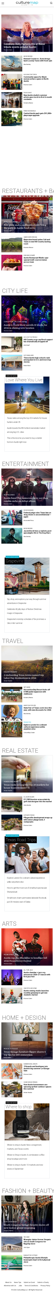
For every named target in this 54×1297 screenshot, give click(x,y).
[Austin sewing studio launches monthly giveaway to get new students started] (11, 996)
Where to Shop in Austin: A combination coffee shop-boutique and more (25, 1157)
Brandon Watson (28, 247)
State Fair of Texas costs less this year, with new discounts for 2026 (38, 709)
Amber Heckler (8, 681)
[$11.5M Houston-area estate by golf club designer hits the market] (11, 804)
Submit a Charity (43, 1282)
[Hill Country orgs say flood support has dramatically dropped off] (11, 344)
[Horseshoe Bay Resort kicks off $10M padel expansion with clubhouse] (11, 695)
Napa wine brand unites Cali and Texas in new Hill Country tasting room (37, 242)
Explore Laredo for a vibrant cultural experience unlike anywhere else (35, 727)
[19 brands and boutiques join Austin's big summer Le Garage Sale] (11, 1071)
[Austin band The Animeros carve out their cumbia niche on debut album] (27, 487)
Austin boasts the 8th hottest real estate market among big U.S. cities (26, 430)
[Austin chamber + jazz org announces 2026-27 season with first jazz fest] (11, 977)
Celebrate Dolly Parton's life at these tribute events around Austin (24, 46)
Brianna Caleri (8, 50)
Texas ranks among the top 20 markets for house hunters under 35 (27, 420)
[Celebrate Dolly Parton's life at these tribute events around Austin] (27, 33)
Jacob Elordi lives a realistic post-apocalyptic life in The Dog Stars (38, 532)
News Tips (17, 1282)
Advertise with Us (10, 1286)
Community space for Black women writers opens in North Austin (36, 79)
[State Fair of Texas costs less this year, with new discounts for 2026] (11, 713)
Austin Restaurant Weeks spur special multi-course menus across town (36, 260)
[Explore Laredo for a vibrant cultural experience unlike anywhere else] (11, 729)
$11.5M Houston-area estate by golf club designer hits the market (38, 800)
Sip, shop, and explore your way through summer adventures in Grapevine (26, 601)
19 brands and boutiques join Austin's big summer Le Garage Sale (36, 1068)
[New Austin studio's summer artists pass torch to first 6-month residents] (11, 100)
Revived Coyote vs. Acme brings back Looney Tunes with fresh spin (38, 60)
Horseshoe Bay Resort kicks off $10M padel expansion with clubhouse (37, 692)
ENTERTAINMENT (25, 463)
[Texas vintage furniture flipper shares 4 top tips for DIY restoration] (27, 1041)
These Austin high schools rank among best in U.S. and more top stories (37, 360)
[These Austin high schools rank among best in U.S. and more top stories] (11, 363)
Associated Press (29, 520)
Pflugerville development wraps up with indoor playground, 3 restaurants (38, 820)
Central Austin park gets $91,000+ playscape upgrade (38, 114)
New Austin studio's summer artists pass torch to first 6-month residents (38, 97)
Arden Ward (27, 365)
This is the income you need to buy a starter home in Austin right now (24, 440)
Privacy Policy (45, 1286)
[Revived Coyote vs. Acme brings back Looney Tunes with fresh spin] (11, 64)
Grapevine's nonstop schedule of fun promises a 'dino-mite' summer (26, 621)
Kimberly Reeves (28, 103)
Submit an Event (29, 1282)
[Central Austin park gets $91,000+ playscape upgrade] (11, 118)
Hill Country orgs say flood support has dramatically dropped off (38, 341)
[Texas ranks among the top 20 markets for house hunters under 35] (27, 774)
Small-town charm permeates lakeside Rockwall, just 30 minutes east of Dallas (26, 900)
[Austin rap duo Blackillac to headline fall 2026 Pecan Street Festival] (27, 947)
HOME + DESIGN (24, 1017)
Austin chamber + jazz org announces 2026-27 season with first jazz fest (37, 975)
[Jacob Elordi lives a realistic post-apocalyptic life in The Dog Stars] (11, 536)
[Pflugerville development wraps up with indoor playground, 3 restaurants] (11, 822)
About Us (8, 1282)
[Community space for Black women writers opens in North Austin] (11, 82)
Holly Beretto (27, 805)
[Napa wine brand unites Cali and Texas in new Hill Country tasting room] (11, 244)
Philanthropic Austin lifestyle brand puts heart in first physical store (37, 1260)
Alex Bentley (27, 64)
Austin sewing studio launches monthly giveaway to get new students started (36, 993)
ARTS (9, 923)
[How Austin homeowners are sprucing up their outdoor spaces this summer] (11, 1089)
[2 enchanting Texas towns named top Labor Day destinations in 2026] (27, 665)
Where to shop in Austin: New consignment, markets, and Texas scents (24, 1147)
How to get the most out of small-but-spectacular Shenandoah (27, 890)
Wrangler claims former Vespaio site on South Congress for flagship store (37, 1242)
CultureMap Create (29, 732)
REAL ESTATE (20, 750)
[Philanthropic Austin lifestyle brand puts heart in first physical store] (11, 1263)
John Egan (27, 1247)
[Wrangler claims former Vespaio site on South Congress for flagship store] (11, 1244)
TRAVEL (12, 641)
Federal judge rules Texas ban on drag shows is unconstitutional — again (37, 515)
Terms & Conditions (31, 1286)
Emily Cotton (7, 1057)
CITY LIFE (15, 290)
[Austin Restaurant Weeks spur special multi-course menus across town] (11, 263)
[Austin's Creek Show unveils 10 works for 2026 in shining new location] (27, 314)
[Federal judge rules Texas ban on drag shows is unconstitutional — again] (11, 518)
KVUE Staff (27, 345)
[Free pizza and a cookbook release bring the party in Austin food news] (27, 214)
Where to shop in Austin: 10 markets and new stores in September (25, 1167)
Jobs (20, 1286)
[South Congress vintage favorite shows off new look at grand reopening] (27, 1214)
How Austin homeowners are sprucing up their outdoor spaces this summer (37, 1087)
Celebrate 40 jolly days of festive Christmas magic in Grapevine (24, 611)
